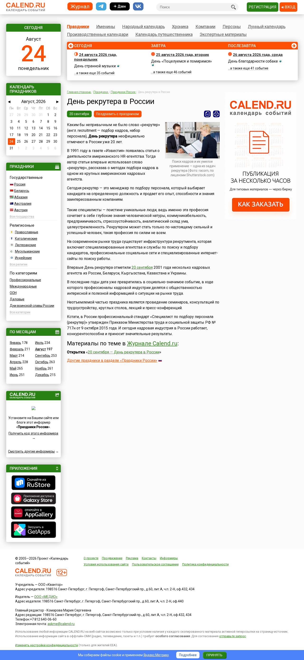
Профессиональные (25, 280)
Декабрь (42, 375)
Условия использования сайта (106, 564)
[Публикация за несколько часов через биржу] (260, 218)
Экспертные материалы (223, 34)
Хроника (180, 26)
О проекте (91, 558)
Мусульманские (27, 251)
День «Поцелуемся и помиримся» (181, 61)
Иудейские (23, 258)
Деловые (17, 299)
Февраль (17, 349)
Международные (23, 286)
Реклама (132, 558)
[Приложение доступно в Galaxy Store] (33, 499)
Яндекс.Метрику (156, 655)
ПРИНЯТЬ (214, 655)
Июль (39, 343)
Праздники (78, 26)
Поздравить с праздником (117, 114)
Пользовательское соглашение (155, 564)
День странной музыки (95, 66)
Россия (19, 184)
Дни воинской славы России (32, 306)
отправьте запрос (232, 636)
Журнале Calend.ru (152, 343)
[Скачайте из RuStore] (33, 483)
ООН (13, 293)
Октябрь (41, 362)
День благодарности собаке (253, 61)
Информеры (169, 558)
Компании (205, 26)
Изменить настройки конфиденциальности (46, 645)
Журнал (80, 6)
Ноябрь (41, 368)
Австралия (22, 203)
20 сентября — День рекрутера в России (123, 352)
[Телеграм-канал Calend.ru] (101, 6)
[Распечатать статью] (216, 114)
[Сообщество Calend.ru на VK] (138, 6)
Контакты (149, 558)
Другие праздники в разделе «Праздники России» (112, 360)
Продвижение (112, 558)
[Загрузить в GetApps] (33, 530)
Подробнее (188, 655)
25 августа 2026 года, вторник (182, 55)
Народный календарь (143, 26)
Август (40, 349)
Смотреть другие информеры (31, 451)
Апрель (16, 362)
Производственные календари (97, 34)
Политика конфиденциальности (205, 564)
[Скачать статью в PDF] (207, 114)
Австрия (21, 210)
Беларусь (21, 191)
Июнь (14, 375)
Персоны (232, 26)
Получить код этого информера (33, 433)
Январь (15, 343)
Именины (105, 26)
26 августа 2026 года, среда (258, 55)
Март (14, 355)
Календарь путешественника (164, 34)
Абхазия (21, 197)
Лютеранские (25, 245)
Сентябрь (42, 355)
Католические (26, 238)
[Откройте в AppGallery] (33, 513)
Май (13, 368)
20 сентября (79, 114)
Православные (26, 232)
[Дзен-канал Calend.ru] (120, 6)
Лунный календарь (266, 26)
